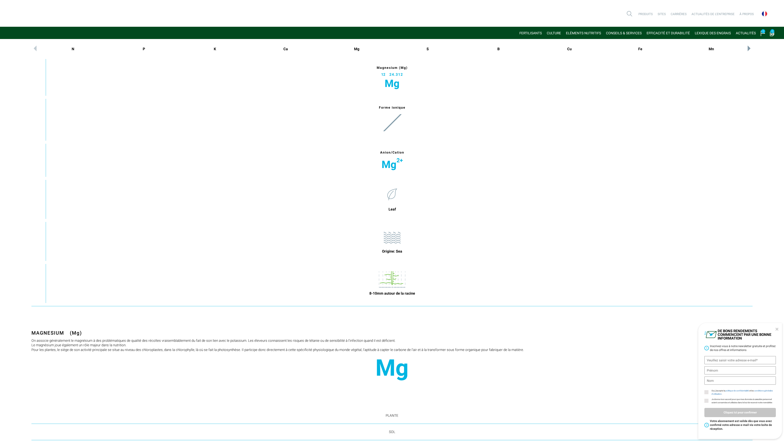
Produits (645, 14)
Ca (285, 49)
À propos (746, 14)
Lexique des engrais (713, 33)
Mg (356, 49)
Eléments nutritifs (583, 33)
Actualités (746, 33)
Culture (554, 33)
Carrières (679, 14)
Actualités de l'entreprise (713, 14)
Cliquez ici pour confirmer (740, 412)
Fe (640, 49)
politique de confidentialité (737, 391)
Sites (662, 14)
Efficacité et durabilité (668, 33)
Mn (711, 49)
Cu (569, 49)
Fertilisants (530, 33)
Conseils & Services (624, 33)
